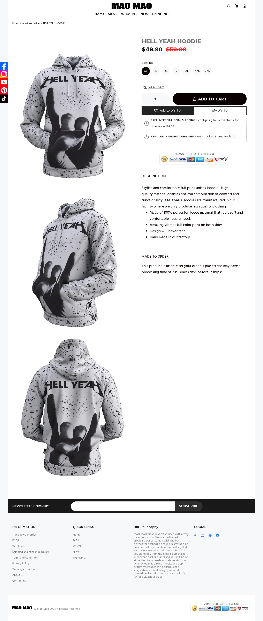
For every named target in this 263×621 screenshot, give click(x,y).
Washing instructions (24, 569)
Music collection (31, 23)
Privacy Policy (20, 563)
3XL (207, 71)
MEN (76, 540)
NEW (76, 552)
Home (15, 23)
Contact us (19, 580)
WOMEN (78, 546)
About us (17, 575)
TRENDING (79, 557)
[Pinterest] (4, 90)
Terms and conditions (25, 557)
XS (145, 71)
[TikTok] (4, 98)
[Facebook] (4, 66)
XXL (197, 71)
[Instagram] (4, 74)
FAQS (15, 540)
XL (186, 71)
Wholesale (18, 546)
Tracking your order (24, 534)
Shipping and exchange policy (30, 552)
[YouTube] (4, 82)
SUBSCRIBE (188, 506)
